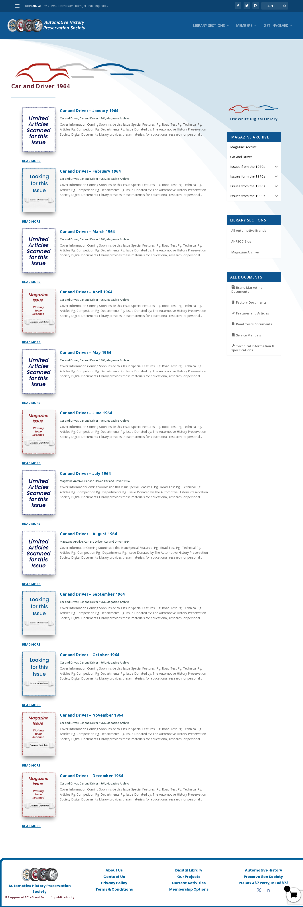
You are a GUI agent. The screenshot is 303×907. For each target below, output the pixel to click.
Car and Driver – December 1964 (91, 775)
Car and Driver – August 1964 (88, 534)
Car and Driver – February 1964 (90, 171)
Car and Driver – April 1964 (86, 292)
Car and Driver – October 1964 (89, 654)
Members (244, 26)
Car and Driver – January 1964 (89, 110)
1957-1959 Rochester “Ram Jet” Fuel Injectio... (75, 6)
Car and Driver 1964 (92, 118)
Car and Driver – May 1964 (85, 352)
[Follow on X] (259, 890)
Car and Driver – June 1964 (86, 413)
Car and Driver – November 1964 (91, 715)
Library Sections (209, 26)
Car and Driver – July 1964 (85, 473)
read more (31, 161)
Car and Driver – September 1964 (92, 594)
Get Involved (276, 26)
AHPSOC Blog (241, 241)
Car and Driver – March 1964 (87, 231)
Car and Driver (69, 118)
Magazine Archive (118, 118)
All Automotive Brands (248, 230)
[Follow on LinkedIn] (268, 890)
